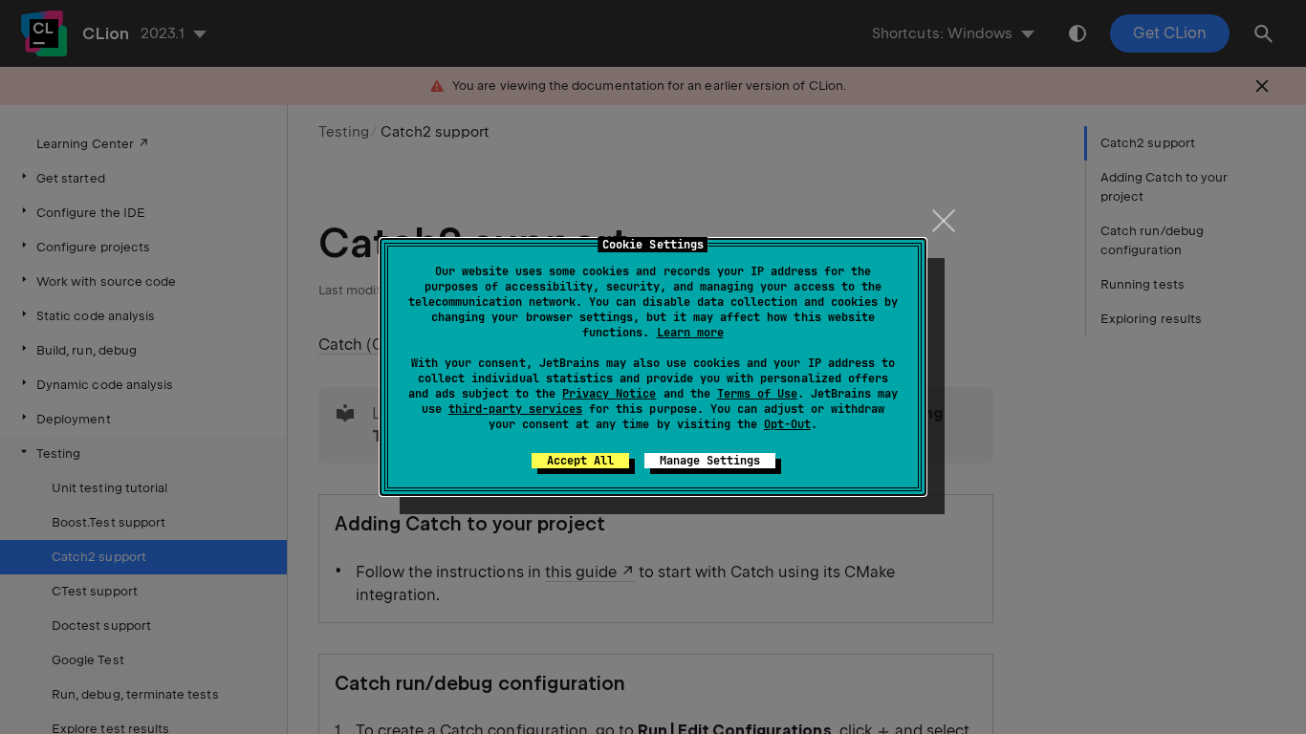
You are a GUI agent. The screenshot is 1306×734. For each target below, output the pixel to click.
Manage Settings (710, 460)
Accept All (580, 460)
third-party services (515, 409)
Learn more (690, 332)
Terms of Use (757, 393)
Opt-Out (787, 424)
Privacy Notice (609, 393)
